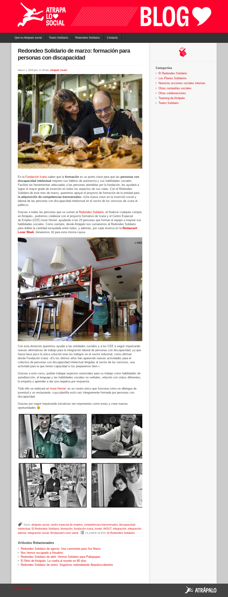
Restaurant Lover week (64, 533)
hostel (98, 528)
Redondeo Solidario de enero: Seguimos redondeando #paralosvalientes (67, 564)
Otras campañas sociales (175, 88)
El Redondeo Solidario (45, 528)
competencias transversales (101, 524)
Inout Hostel (58, 388)
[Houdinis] (182, 52)
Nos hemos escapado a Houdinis (42, 552)
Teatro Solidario (58, 37)
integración (119, 528)
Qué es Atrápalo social (28, 37)
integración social (38, 533)
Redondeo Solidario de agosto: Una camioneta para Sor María (60, 548)
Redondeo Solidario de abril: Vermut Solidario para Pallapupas (60, 556)
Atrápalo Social (58, 70)
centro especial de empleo (67, 524)
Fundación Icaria (36, 176)
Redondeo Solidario (87, 37)
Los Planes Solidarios (173, 78)
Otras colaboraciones (172, 93)
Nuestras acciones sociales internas (182, 83)
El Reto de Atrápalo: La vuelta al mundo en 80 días (53, 560)
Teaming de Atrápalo (172, 98)
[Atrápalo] (201, 590)
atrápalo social (40, 524)
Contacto (112, 37)
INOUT (107, 528)
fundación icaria (83, 528)
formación (67, 528)
